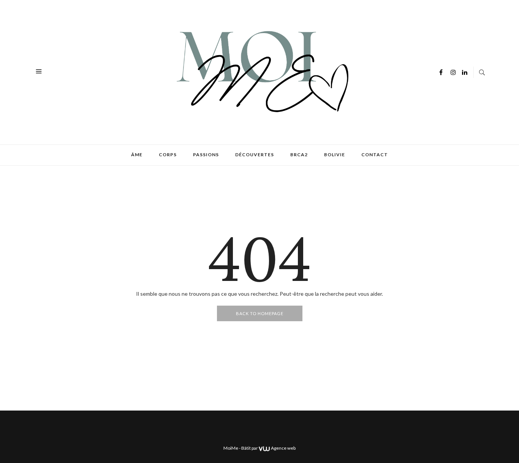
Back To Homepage (259, 313)
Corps (168, 154)
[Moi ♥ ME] (260, 71)
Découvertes (254, 154)
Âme (136, 154)
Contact (374, 154)
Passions (206, 154)
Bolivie (334, 154)
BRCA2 (299, 154)
